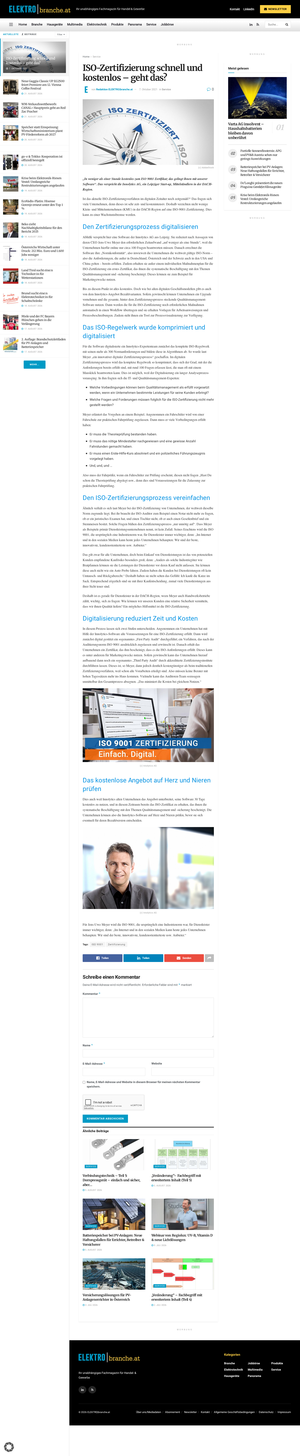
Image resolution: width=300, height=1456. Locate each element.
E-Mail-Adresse (94, 1064)
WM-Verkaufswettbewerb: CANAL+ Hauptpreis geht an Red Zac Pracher (43, 107)
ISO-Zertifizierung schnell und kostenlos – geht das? (30, 60)
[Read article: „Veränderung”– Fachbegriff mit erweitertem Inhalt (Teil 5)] (182, 1154)
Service (151, 24)
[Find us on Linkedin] (82, 1389)
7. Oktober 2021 (148, 89)
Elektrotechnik (97, 24)
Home (23, 24)
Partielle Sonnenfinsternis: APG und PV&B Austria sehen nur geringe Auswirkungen (260, 155)
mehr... (34, 364)
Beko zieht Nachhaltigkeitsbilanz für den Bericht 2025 (41, 227)
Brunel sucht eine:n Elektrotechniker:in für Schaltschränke (37, 296)
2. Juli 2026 (159, 1305)
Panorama (135, 24)
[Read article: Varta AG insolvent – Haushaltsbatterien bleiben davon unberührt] (257, 98)
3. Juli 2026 (91, 1305)
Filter (59, 34)
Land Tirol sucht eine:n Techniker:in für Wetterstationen (37, 273)
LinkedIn (248, 9)
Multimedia (74, 24)
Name (88, 1045)
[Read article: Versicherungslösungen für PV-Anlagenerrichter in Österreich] (114, 1273)
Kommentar (92, 994)
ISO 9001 (97, 944)
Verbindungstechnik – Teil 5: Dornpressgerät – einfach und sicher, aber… (111, 1180)
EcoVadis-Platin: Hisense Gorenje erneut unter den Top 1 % (42, 204)
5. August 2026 (93, 1190)
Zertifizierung (116, 944)
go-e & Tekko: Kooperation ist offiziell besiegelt (41, 158)
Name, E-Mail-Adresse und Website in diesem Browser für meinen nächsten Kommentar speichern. (143, 1084)
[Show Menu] (11, 24)
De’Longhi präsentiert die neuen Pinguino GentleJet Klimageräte (261, 185)
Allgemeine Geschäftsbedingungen (234, 1412)
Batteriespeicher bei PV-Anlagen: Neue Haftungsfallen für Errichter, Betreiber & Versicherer (113, 1239)
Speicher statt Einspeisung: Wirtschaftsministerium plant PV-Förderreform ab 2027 (42, 130)
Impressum (284, 1412)
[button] (9, 1447)
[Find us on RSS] (258, 24)
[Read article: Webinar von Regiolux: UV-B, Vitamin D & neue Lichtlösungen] (182, 1214)
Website (156, 1063)
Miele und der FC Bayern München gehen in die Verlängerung (37, 319)
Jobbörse (167, 24)
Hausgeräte (55, 24)
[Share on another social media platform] (209, 958)
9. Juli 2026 (159, 1245)
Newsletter (277, 9)
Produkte (117, 24)
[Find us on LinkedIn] (251, 24)
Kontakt (235, 9)
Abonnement (172, 1412)
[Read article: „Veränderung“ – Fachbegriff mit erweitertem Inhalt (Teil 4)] (182, 1273)
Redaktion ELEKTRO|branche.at (114, 89)
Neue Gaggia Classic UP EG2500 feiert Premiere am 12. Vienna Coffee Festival (42, 84)
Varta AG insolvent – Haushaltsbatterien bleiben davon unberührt (246, 131)
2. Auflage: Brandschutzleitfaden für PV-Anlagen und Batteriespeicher (43, 343)
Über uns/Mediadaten (148, 1412)
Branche (36, 24)
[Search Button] (287, 24)
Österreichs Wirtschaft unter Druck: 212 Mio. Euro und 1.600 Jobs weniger (42, 250)
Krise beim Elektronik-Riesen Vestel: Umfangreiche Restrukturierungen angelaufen (42, 181)
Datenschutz (266, 1412)
